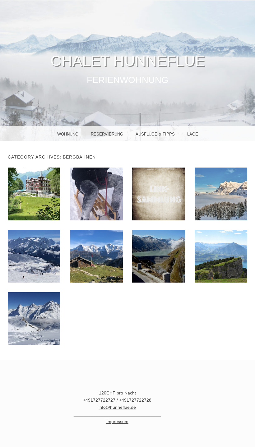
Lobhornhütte (98, 256)
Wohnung (67, 134)
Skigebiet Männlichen (220, 193)
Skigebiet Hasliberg (34, 256)
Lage (192, 134)
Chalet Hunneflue (127, 61)
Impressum (117, 421)
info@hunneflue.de (117, 407)
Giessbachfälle (37, 194)
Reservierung (107, 134)
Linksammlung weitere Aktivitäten (159, 193)
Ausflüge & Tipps (155, 134)
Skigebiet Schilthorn (34, 318)
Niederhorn (221, 256)
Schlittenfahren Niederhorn (99, 193)
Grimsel (158, 256)
